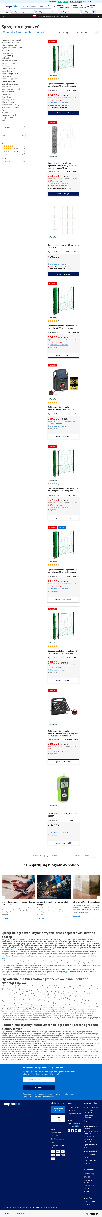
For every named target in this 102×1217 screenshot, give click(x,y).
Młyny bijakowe (8, 99)
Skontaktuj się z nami (58, 1109)
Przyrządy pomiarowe (10, 45)
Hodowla (5, 66)
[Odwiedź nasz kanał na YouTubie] (69, 1131)
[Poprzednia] (41, 856)
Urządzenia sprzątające (10, 107)
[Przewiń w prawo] (98, 16)
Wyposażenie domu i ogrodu (12, 48)
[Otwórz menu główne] (7, 12)
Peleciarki (6, 58)
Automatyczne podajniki (11, 89)
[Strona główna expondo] (4, 32)
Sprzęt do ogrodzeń (10, 81)
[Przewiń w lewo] (3, 16)
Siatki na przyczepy (9, 92)
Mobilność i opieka (9, 112)
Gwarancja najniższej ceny (59, 103)
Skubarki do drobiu (9, 61)
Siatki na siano (7, 76)
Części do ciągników (9, 79)
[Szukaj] (48, 6)
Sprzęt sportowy (8, 118)
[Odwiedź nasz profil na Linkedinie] (76, 1131)
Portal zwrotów (58, 1118)
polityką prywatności (60, 1094)
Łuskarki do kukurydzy (10, 105)
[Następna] (48, 856)
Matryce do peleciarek (10, 74)
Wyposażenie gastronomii (11, 40)
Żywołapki (6, 94)
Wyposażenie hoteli (9, 115)
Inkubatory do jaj (8, 63)
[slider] (2, 139)
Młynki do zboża (8, 102)
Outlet (4, 120)
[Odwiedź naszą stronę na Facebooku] (72, 1131)
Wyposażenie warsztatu (10, 42)
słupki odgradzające (61, 972)
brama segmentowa (93, 965)
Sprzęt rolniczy (7, 55)
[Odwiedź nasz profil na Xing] (79, 1131)
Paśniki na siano (8, 97)
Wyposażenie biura (9, 110)
